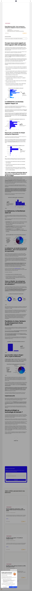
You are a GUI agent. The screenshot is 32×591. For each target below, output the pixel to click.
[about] (1, 1)
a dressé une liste (17, 268)
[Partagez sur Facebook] (5, 33)
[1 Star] (14, 462)
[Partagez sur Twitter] (6, 33)
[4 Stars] (16, 462)
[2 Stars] (15, 462)
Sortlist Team (10, 29)
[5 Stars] (17, 462)
